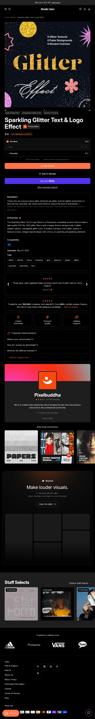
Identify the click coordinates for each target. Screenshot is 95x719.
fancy (29, 260)
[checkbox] (47, 141)
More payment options (48, 187)
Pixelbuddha (47, 395)
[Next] (89, 110)
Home (7, 17)
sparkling (24, 266)
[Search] (10, 9)
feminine (39, 260)
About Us (9, 675)
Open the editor (47, 504)
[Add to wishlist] (35, 433)
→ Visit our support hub (17, 357)
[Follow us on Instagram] (51, 666)
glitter (76, 260)
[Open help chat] (89, 713)
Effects (13, 17)
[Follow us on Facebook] (38, 666)
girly (48, 260)
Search (8, 670)
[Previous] (6, 110)
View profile (47, 418)
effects (20, 260)
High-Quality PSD (12, 113)
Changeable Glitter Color (31, 113)
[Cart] (89, 9)
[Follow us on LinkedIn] (38, 673)
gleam (67, 260)
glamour (57, 260)
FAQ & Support (11, 666)
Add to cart (48, 166)
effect (11, 260)
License (8, 689)
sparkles (12, 266)
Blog (7, 698)
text (33, 266)
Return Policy (11, 679)
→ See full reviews (70, 307)
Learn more (56, 2)
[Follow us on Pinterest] (57, 666)
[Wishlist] (80, 9)
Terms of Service (12, 693)
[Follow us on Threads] (44, 666)
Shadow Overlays (51, 113)
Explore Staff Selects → (79, 583)
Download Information (14, 684)
